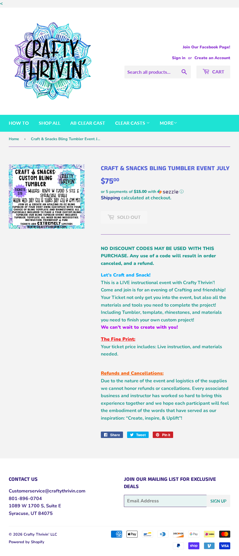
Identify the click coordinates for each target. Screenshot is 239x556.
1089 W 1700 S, (27, 506)
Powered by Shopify (26, 542)
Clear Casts (130, 123)
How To (19, 123)
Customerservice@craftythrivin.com (47, 491)
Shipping (110, 198)
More (167, 123)
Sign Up (218, 501)
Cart (217, 71)
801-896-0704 (25, 498)
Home (14, 139)
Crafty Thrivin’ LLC (40, 534)
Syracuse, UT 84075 (31, 513)
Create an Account (212, 58)
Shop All (49, 123)
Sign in (178, 58)
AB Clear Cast (87, 123)
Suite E (53, 506)
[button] (165, 191)
